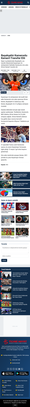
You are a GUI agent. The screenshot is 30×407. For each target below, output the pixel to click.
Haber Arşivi (20, 395)
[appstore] (8, 374)
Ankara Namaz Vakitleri (6, 386)
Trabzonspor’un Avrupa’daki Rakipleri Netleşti (22, 212)
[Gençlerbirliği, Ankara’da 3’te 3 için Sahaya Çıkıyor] (22, 219)
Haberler (3, 35)
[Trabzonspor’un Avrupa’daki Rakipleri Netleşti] (22, 206)
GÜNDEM (4, 7)
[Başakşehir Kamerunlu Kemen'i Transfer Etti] (15, 82)
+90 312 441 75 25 (16, 360)
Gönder (4, 260)
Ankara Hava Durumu (22, 380)
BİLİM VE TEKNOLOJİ (21, 7)
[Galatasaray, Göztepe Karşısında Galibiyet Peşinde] (7, 231)
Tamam (15, 405)
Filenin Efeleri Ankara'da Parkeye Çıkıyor (6, 212)
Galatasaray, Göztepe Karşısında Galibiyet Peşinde (7, 237)
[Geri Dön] (1, 10)
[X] (11, 369)
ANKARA (11, 7)
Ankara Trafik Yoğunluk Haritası (20, 386)
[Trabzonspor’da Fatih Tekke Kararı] (22, 231)
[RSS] (22, 369)
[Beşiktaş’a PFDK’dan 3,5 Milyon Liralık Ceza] (7, 219)
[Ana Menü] (1, 2)
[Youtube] (19, 369)
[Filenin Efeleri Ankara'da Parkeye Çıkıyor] (7, 206)
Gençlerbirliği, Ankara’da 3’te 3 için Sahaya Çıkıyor (22, 224)
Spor (9, 35)
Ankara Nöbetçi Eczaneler (6, 381)
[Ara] (28, 2)
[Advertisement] (15, 45)
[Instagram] (13, 369)
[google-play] (22, 374)
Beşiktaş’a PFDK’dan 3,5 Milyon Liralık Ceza (6, 224)
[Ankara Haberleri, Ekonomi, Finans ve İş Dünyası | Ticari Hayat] (15, 3)
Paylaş (4, 92)
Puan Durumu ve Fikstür (6, 391)
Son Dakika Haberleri (8, 395)
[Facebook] (8, 369)
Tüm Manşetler (20, 390)
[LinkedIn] (16, 369)
